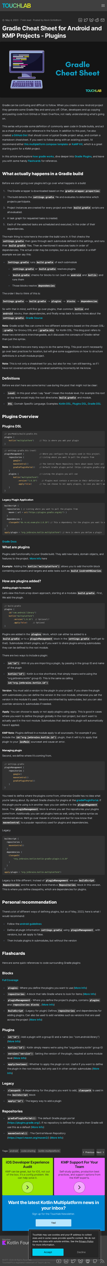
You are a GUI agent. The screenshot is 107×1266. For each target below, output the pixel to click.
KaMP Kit (77, 144)
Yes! (53, 1222)
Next (99, 1152)
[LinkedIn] (66, 1261)
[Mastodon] (87, 1261)
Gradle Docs (9, 541)
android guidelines (31, 923)
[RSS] (102, 1261)
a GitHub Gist (20, 135)
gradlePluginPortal (87, 800)
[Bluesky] (80, 1261)
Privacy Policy (86, 1241)
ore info (36, 558)
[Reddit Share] (97, 20)
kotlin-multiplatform (49, 1150)
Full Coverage (10, 980)
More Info (80, 987)
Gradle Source (34, 317)
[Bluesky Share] (91, 20)
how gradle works (43, 156)
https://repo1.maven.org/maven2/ (28, 1137)
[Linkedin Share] (80, 20)
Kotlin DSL (65, 403)
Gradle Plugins (83, 156)
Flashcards (34, 160)
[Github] (95, 1261)
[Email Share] (102, 20)
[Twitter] (73, 1261)
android (14, 1150)
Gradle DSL (94, 403)
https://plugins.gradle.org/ (23, 1122)
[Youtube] (58, 1261)
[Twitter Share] (86, 20)
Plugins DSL (79, 403)
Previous (89, 1152)
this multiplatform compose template (46, 144)
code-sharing (28, 1150)
